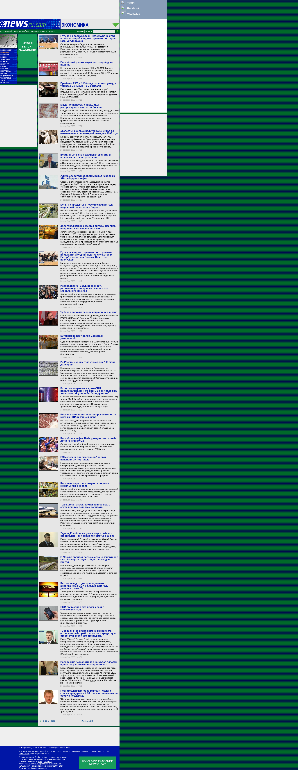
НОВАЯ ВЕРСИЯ (27, 46)
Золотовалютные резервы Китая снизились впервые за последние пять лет (88, 227)
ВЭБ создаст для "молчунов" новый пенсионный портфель (83, 458)
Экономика (75, 25)
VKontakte (133, 13)
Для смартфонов (40, 764)
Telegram (48, 762)
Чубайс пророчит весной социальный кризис (88, 312)
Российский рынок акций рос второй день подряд (86, 63)
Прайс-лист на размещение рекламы (51, 757)
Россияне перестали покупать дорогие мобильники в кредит (84, 484)
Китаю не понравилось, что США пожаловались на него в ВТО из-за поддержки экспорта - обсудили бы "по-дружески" (88, 391)
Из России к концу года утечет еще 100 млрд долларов (87, 363)
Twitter (131, 3)
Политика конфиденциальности (33, 768)
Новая (29, 764)
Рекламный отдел (57, 759)
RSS (40, 762)
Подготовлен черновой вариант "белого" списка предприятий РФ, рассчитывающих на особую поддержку (89, 693)
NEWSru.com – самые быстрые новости (36, 766)
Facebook (133, 8)
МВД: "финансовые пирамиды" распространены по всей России (81, 106)
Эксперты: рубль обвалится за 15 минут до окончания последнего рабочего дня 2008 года (89, 132)
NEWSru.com (5, 31)
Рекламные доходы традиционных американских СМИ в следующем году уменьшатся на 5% (84, 586)
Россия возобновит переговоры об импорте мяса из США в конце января (88, 415)
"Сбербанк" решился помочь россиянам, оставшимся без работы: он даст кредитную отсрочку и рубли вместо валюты (88, 633)
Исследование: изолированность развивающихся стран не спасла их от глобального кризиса (84, 288)
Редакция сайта (41, 759)
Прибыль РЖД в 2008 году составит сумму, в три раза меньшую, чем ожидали (88, 84)
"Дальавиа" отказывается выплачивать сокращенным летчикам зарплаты (85, 505)
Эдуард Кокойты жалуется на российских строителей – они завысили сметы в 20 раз (87, 534)
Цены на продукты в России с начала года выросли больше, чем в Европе (86, 205)
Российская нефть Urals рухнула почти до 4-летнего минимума (88, 439)
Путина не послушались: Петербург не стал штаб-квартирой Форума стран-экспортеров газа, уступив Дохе (88, 38)
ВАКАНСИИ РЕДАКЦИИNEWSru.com (97, 762)
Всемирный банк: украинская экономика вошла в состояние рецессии (85, 156)
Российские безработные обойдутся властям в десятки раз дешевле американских (88, 663)
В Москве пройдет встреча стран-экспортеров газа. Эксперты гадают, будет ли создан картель (89, 559)
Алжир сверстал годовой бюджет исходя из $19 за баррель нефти (87, 177)
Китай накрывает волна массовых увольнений (81, 337)
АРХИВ (80, 31)
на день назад (48, 721)
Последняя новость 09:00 (60, 748)
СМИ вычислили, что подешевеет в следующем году (82, 608)
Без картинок (55, 764)
